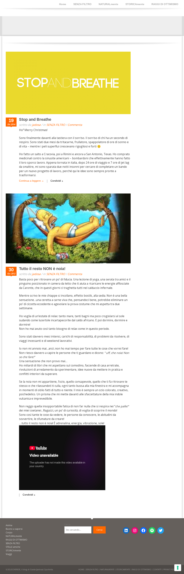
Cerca (67, 524)
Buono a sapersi (14, 528)
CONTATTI (157, 569)
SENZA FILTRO (82, 4)
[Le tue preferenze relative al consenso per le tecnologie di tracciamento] (177, 567)
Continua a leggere (30, 180)
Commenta (75, 125)
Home (62, 4)
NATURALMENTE (107, 569)
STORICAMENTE (123, 569)
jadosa (36, 125)
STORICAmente (134, 4)
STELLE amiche (13, 546)
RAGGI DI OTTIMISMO (164, 4)
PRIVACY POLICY (170, 569)
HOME (81, 569)
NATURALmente (108, 4)
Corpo (9, 532)
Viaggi (9, 554)
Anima (9, 525)
